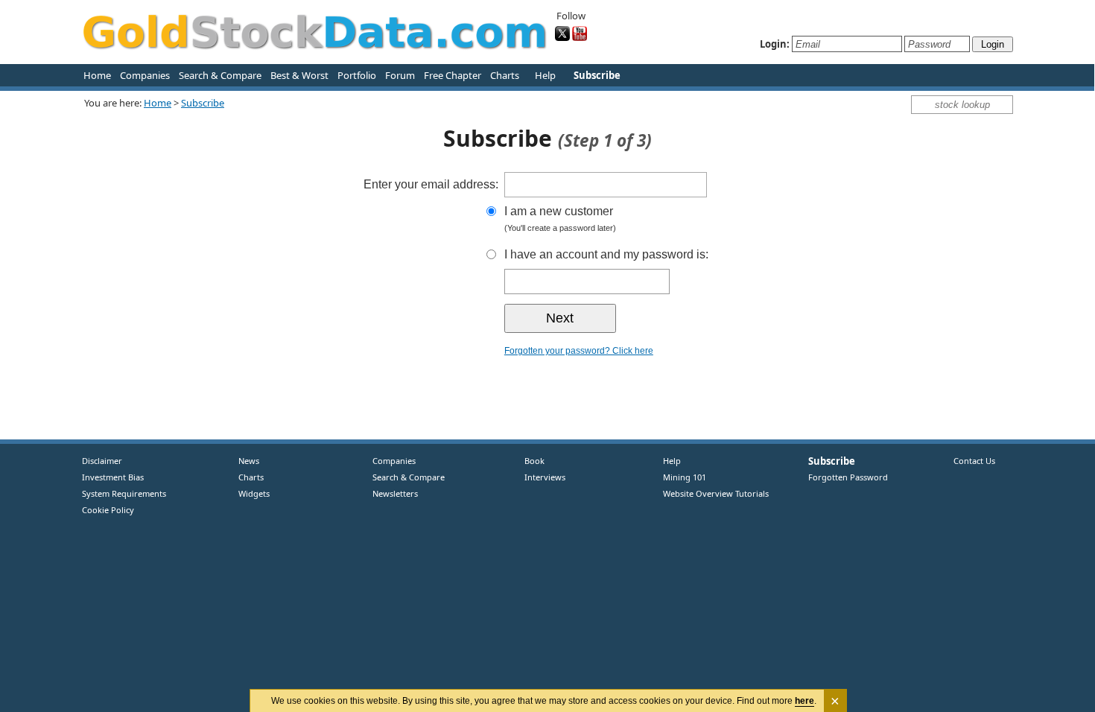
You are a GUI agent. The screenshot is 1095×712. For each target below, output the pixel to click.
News (243, 460)
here (804, 701)
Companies (145, 75)
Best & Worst (299, 75)
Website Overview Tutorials (716, 493)
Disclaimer (102, 460)
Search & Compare (220, 75)
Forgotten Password (848, 477)
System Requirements (124, 493)
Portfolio (356, 75)
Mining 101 (684, 477)
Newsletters (395, 493)
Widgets (248, 493)
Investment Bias (113, 477)
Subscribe (202, 102)
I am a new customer (560, 218)
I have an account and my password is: (606, 254)
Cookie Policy (108, 509)
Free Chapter (452, 75)
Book (531, 460)
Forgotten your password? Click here (578, 351)
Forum (400, 75)
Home (97, 75)
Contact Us (974, 460)
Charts (504, 75)
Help (545, 75)
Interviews (541, 477)
